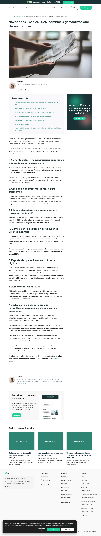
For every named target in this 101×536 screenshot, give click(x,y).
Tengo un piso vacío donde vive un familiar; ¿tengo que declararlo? (79, 455)
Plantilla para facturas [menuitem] (87, 497)
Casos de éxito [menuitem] (65, 502)
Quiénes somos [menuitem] (66, 497)
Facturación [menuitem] (64, 476)
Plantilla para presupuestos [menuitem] (89, 494)
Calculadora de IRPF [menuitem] (87, 508)
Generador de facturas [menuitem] (88, 501)
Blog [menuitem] (82, 476)
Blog (10, 16)
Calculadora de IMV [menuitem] (87, 511)
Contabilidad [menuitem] (65, 487)
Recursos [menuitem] (83, 473)
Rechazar (67, 529)
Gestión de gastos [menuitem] (66, 494)
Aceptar (53, 529)
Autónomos (29, 7)
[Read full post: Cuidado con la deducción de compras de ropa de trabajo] (21, 441)
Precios (47, 7)
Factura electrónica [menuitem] (67, 480)
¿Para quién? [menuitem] (44, 473)
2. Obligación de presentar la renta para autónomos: (30, 108)
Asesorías (38, 7)
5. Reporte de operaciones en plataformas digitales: (30, 120)
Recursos (64, 7)
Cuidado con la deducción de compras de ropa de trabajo (20, 455)
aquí (57, 359)
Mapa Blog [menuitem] (84, 515)
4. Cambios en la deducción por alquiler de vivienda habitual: (33, 116)
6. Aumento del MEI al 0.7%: (23, 124)
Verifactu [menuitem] (64, 483)
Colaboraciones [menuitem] (86, 490)
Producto (54, 7)
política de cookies (66, 525)
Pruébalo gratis (79, 118)
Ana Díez (20, 81)
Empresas (21, 7)
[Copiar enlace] (29, 89)
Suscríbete (16, 415)
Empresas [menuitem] (45, 476)
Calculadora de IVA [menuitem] (86, 504)
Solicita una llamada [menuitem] (47, 485)
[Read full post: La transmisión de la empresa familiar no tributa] (50, 441)
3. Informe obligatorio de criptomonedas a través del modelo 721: (34, 112)
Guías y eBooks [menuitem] (85, 483)
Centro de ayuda (12, 487)
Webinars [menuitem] (84, 487)
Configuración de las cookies (40, 529)
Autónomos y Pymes (19, 16)
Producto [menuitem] (64, 473)
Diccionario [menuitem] (84, 480)
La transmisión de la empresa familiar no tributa (50, 454)
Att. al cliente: (16, 478)
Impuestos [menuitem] (64, 490)
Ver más (25, 383)
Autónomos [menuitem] (46, 480)
